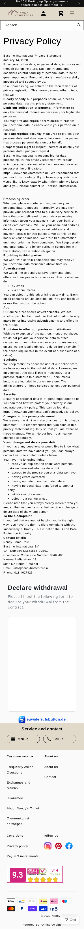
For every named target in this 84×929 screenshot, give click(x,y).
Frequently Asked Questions (20, 769)
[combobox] (42, 25)
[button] (72, 13)
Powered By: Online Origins (42, 924)
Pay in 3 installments (23, 856)
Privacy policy (17, 846)
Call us (58, 739)
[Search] (79, 25)
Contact (50, 777)
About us (51, 767)
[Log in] (45, 13)
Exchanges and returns (18, 785)
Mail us (23, 739)
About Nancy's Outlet (23, 808)
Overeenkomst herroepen (18, 821)
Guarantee (15, 798)
